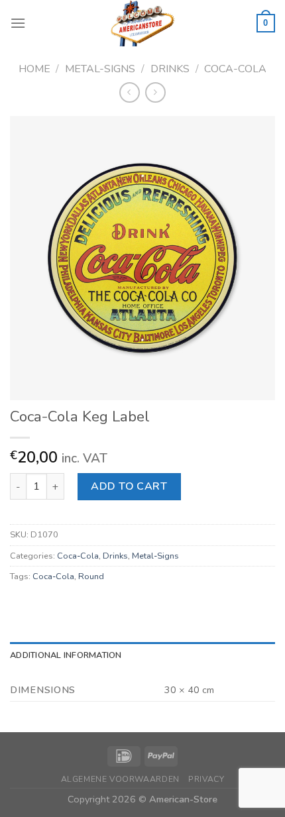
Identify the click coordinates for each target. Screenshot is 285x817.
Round (91, 576)
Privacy (206, 779)
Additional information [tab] (66, 655)
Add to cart (129, 486)
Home (34, 69)
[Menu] (18, 23)
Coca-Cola (235, 69)
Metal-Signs (100, 69)
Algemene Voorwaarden (120, 779)
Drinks (170, 69)
